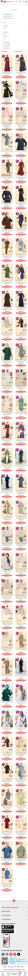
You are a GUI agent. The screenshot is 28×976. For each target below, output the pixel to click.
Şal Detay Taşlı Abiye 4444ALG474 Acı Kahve (21, 676)
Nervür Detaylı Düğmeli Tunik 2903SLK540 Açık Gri (7, 335)
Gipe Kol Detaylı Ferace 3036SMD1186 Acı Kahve (7, 309)
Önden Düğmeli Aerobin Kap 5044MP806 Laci (21, 283)
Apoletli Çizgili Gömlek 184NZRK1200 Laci (21, 99)
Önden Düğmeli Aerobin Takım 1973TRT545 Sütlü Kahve (7, 230)
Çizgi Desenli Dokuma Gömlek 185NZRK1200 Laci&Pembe (21, 598)
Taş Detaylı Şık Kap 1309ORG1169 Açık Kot (7, 152)
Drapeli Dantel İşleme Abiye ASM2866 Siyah (7, 99)
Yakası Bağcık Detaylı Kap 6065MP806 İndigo (21, 493)
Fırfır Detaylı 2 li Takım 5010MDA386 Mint (21, 414)
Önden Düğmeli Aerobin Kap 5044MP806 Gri (21, 257)
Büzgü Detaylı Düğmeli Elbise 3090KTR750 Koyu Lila (21, 440)
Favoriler (8, 975)
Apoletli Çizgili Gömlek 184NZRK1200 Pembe (7, 125)
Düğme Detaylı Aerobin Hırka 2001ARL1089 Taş (21, 834)
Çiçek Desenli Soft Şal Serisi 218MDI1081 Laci (21, 729)
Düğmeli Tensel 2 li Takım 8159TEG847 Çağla (21, 807)
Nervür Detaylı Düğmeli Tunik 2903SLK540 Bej (21, 755)
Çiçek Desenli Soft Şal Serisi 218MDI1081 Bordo (21, 703)
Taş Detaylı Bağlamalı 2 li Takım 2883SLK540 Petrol (7, 362)
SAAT (4, 28)
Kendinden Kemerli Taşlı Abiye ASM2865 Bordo (21, 178)
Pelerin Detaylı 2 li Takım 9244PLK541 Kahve (7, 257)
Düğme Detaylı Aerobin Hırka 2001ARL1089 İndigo (7, 860)
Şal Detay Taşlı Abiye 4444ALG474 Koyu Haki (21, 466)
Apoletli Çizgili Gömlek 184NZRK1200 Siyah (21, 125)
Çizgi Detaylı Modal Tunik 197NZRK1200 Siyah (21, 388)
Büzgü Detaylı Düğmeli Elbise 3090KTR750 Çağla (7, 466)
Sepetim (19, 974)
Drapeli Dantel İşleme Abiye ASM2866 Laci (21, 73)
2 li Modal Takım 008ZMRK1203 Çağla (21, 650)
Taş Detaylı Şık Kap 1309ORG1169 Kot (21, 152)
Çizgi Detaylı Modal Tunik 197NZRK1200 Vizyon (7, 414)
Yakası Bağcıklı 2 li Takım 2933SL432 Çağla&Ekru (21, 860)
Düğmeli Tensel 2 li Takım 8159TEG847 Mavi (21, 781)
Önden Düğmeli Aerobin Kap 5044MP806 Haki (7, 283)
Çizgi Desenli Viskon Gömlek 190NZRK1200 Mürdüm (7, 624)
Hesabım (25, 975)
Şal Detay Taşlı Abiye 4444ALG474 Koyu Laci (7, 493)
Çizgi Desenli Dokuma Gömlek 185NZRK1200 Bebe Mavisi (21, 571)
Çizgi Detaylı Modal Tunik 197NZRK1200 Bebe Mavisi (7, 388)
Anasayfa (3, 975)
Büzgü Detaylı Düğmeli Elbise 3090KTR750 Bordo (7, 440)
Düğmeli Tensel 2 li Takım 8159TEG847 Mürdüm (7, 807)
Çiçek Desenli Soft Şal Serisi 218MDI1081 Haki (7, 729)
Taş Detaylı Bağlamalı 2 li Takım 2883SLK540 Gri (21, 362)
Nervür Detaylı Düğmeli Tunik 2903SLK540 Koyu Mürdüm (21, 335)
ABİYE (4, 34)
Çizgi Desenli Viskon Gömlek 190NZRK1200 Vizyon (7, 650)
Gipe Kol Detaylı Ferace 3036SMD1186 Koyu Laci (21, 309)
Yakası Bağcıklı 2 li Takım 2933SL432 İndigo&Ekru (7, 886)
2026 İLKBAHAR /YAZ (7, 16)
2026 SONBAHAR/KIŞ (7, 14)
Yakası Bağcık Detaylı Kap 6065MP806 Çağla (7, 519)
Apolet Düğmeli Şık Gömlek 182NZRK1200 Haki (21, 545)
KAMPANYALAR (6, 48)
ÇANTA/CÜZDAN (6, 44)
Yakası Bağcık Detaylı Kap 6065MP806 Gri (21, 519)
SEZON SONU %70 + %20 (8, 18)
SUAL (4, 38)
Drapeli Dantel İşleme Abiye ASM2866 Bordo (7, 73)
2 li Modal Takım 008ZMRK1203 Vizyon (7, 676)
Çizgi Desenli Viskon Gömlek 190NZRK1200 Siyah (21, 624)
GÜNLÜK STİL (6, 36)
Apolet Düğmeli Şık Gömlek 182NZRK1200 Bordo (7, 545)
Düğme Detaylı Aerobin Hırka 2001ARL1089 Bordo (7, 834)
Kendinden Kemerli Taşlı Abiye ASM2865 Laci (7, 204)
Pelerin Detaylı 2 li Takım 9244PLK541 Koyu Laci (21, 230)
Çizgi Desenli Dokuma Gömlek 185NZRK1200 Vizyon (7, 598)
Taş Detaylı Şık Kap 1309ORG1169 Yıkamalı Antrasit (7, 178)
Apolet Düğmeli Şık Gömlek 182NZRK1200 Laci (7, 571)
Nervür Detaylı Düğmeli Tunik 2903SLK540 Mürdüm (7, 755)
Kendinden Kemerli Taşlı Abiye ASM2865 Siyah (21, 204)
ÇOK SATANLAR (6, 46)
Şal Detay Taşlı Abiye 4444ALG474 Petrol (7, 703)
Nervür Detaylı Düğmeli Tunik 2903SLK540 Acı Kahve (7, 781)
